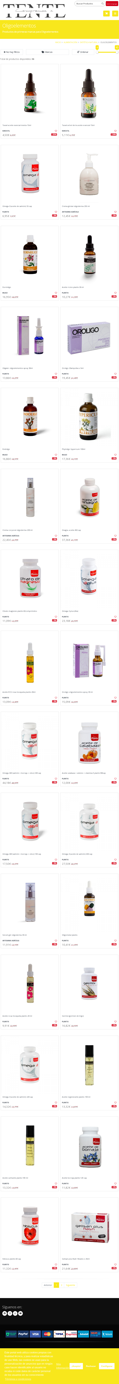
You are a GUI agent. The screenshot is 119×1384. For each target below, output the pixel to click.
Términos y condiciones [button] (18, 1379)
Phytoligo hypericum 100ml (73, 449)
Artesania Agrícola (70, 212)
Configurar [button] (106, 1366)
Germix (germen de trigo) (73, 1016)
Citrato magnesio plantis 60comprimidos (19, 611)
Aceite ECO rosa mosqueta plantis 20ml (18, 692)
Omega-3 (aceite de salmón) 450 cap (77, 854)
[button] (47, 52)
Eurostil (6, 131)
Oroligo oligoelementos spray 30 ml (77, 692)
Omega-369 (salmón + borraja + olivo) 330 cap (21, 773)
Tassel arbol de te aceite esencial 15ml (78, 125)
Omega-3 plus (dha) (70, 611)
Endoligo (6, 449)
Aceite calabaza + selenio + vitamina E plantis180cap (84, 773)
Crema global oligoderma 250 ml (76, 206)
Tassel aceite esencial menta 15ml (16, 125)
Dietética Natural (89, 42)
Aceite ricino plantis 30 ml (73, 287)
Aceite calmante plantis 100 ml (15, 1178)
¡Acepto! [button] (76, 1366)
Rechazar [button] (91, 1366)
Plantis (5, 212)
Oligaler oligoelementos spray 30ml (17, 368)
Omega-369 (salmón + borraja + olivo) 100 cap (21, 854)
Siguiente (70, 1285)
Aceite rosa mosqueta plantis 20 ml (17, 1016)
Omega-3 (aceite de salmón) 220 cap (17, 1097)
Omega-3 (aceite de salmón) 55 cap (17, 206)
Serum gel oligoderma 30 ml (14, 935)
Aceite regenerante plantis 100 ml (76, 1097)
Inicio (58, 42)
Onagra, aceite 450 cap (71, 530)
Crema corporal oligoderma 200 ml (17, 530)
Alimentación (70, 42)
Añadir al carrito (30, 141)
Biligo (5, 293)
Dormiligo (6, 287)
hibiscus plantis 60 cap (11, 1259)
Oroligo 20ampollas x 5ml (73, 368)
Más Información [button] (62, 1366)
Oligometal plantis (69, 935)
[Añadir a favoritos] (54, 131)
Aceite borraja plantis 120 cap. (74, 1178)
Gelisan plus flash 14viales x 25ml (76, 1259)
